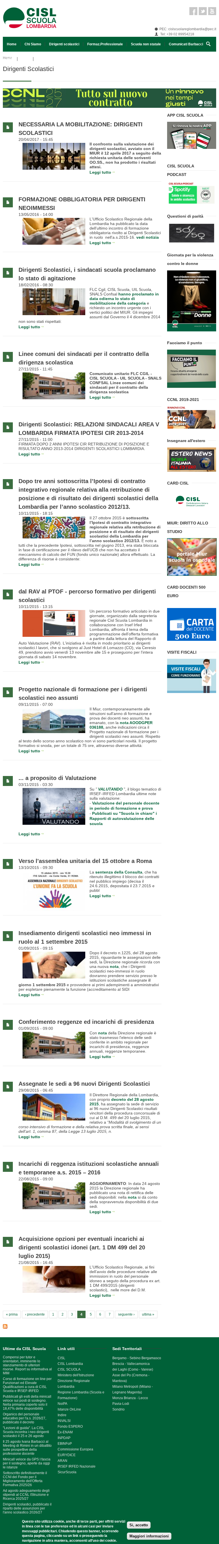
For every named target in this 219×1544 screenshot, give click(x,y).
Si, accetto (138, 1525)
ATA (10, 59)
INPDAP (64, 1438)
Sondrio (118, 1409)
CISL (61, 1358)
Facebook (193, 11)
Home (12, 44)
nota (132, 1197)
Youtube (212, 11)
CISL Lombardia (70, 1364)
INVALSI (64, 1421)
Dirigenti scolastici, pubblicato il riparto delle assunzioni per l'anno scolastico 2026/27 (27, 1508)
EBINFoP (65, 1444)
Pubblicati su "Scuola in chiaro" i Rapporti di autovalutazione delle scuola (123, 818)
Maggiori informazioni (149, 1536)
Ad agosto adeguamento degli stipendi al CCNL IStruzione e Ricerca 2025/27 (26, 1495)
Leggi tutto (100, 172)
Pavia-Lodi (120, 1404)
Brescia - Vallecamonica (131, 1364)
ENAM (68, 1432)
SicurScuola (67, 1472)
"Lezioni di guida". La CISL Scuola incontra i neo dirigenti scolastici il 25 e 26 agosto (26, 1432)
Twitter (203, 11)
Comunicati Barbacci (186, 44)
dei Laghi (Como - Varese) (132, 1369)
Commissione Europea (75, 1449)
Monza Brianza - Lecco (130, 1398)
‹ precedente (35, 1314)
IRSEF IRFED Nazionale (77, 1466)
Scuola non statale (146, 44)
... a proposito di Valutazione (57, 778)
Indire (62, 1415)
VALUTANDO (110, 789)
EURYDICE (67, 1455)
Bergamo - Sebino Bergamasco (136, 1358)
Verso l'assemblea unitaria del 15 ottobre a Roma (85, 861)
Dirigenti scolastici (64, 44)
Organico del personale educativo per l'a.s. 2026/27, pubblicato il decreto (24, 1418)
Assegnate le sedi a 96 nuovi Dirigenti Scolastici (84, 1084)
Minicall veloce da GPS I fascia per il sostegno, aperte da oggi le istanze (26, 1463)
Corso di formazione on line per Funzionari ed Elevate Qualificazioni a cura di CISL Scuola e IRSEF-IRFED (27, 1385)
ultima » (148, 1314)
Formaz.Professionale (105, 44)
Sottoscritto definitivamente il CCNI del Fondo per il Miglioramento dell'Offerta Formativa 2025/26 (25, 1479)
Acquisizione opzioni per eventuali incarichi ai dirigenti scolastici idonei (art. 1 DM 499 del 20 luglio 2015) (82, 1247)
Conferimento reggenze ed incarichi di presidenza (86, 1022)
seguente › (126, 1314)
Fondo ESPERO (70, 1426)
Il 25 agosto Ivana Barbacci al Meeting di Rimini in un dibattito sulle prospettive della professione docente (27, 1448)
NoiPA (62, 1404)
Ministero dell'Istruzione (76, 1375)
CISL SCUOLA (69, 1369)
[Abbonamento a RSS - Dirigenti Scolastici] (82, 1326)
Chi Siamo (33, 44)
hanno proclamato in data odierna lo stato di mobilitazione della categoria (124, 298)
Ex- (60, 1432)
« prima (12, 1314)
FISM (25, 59)
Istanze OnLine (69, 1409)
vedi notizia (147, 237)
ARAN (62, 1461)
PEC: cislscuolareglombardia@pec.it (187, 29)
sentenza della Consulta (118, 872)
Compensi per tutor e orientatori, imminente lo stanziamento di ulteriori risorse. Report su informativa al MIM (27, 1365)
